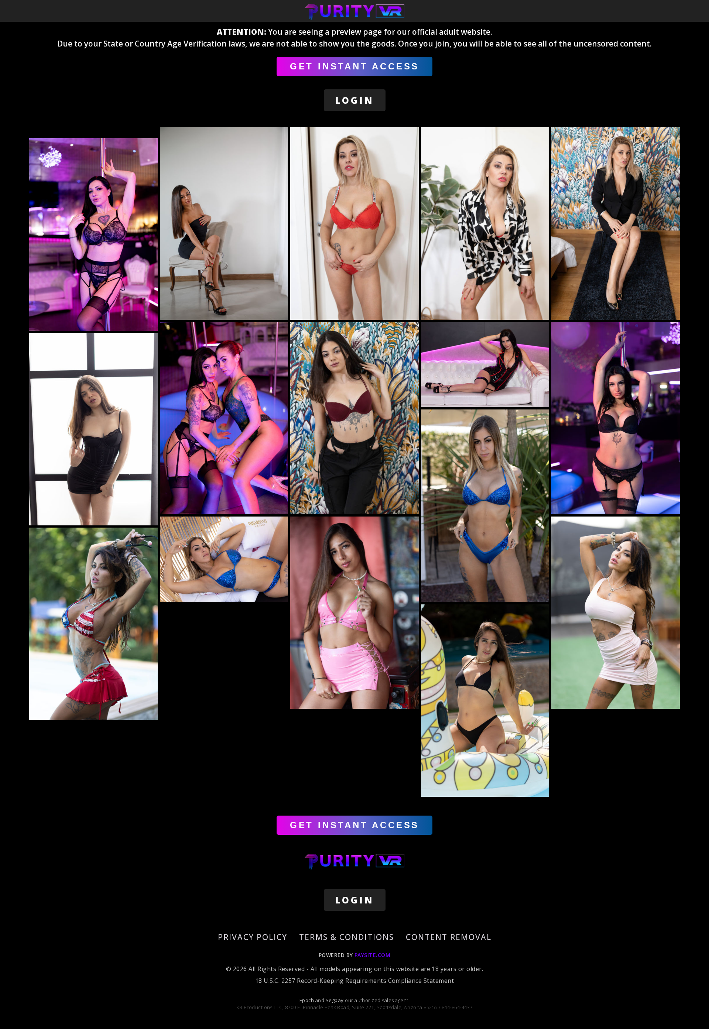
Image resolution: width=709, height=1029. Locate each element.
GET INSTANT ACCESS (354, 66)
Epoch (307, 1000)
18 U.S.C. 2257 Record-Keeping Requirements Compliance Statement (354, 981)
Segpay (335, 1000)
